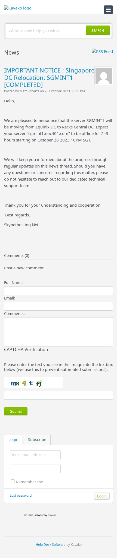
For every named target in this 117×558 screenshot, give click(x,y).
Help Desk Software (51, 544)
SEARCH (97, 30)
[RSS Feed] (102, 51)
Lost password (21, 495)
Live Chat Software (33, 515)
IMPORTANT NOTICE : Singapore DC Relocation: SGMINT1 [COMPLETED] (49, 77)
